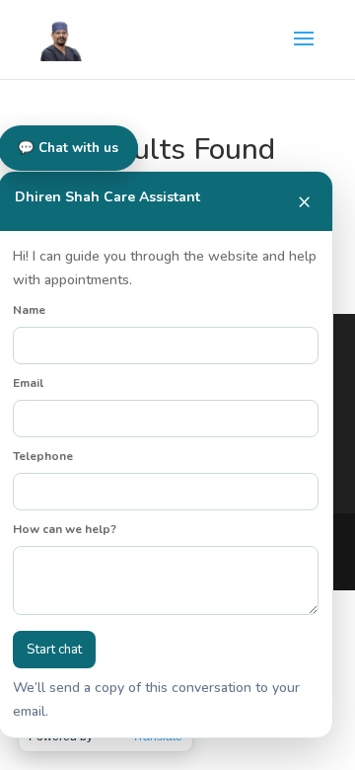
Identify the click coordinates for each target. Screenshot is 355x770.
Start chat (54, 649)
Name (29, 310)
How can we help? (64, 529)
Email (28, 383)
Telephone (43, 456)
